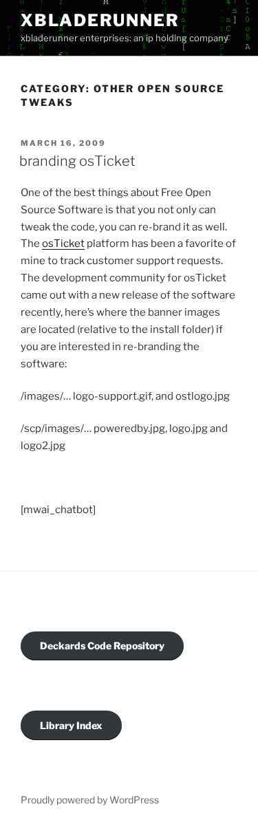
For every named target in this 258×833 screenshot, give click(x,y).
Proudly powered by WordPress (90, 799)
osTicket (63, 243)
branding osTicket (77, 161)
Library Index (71, 725)
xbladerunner (100, 20)
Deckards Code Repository (102, 645)
